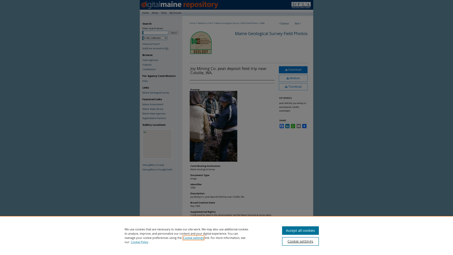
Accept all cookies (300, 230)
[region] (226, 235)
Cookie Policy (139, 242)
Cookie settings (193, 238)
